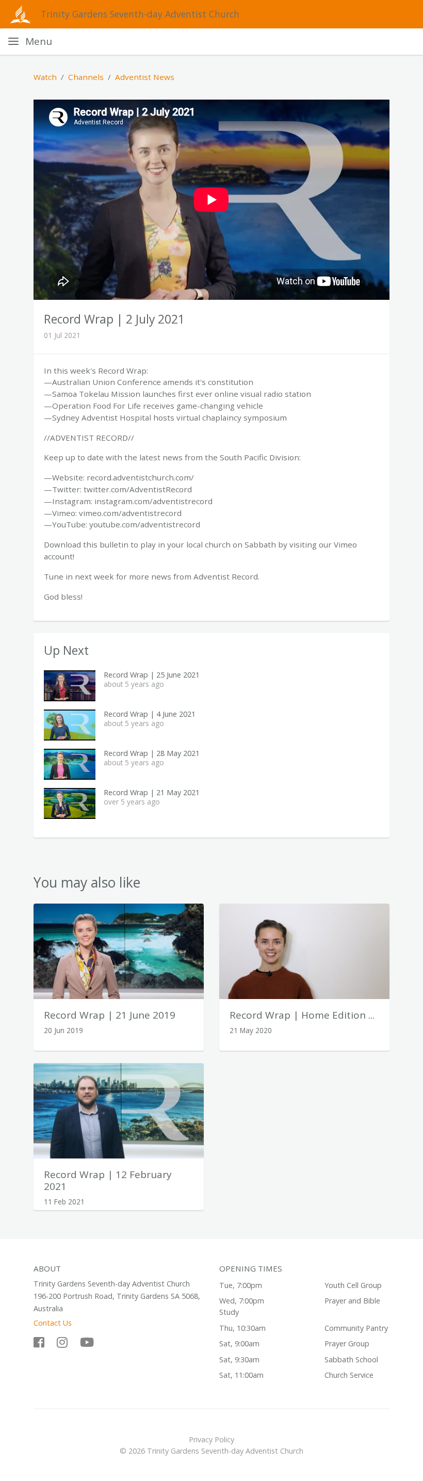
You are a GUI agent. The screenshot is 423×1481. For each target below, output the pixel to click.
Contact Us (53, 1323)
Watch (45, 77)
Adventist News (144, 77)
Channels (86, 77)
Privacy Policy (211, 1439)
